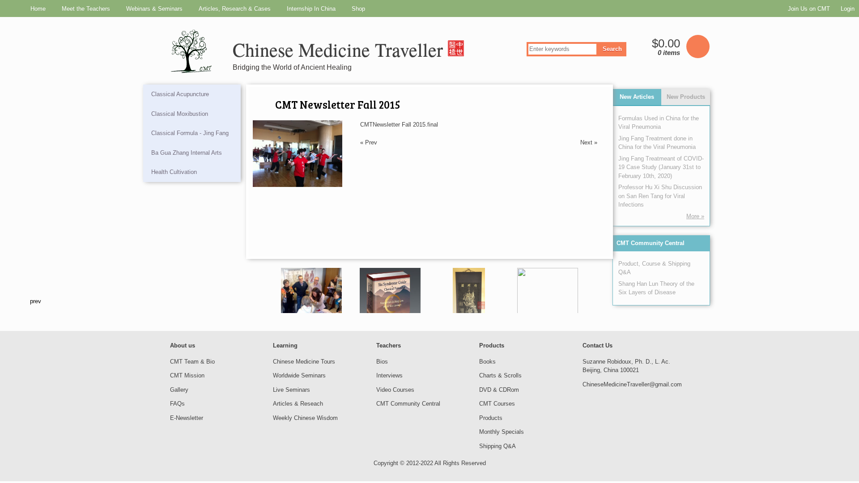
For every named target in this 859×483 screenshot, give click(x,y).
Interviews (389, 375)
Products (490, 418)
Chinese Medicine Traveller (340, 49)
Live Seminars (291, 389)
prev (259, 301)
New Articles (637, 96)
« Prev (368, 142)
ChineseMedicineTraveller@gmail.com (632, 384)
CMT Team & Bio (192, 361)
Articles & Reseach (298, 403)
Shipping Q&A (497, 446)
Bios (382, 361)
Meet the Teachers (86, 8)
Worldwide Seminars (299, 375)
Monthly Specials (501, 431)
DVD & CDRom (499, 389)
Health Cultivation (174, 172)
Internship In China (311, 8)
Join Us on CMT (809, 8)
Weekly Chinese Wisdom (305, 418)
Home (38, 8)
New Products (686, 96)
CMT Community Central (651, 243)
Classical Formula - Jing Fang (190, 133)
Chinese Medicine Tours (304, 361)
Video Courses (395, 389)
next (600, 301)
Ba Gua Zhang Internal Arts (186, 152)
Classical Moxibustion (179, 113)
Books (487, 361)
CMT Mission (187, 375)
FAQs (177, 403)
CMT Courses (497, 403)
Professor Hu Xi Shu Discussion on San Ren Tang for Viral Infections (660, 196)
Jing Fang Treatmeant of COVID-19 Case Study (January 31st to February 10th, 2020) (661, 167)
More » (695, 216)
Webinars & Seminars (154, 8)
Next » (588, 142)
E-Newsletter (186, 418)
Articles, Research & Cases (235, 8)
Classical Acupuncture (180, 94)
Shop (358, 8)
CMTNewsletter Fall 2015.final (399, 124)
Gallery (179, 389)
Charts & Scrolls (500, 375)
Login (848, 8)
